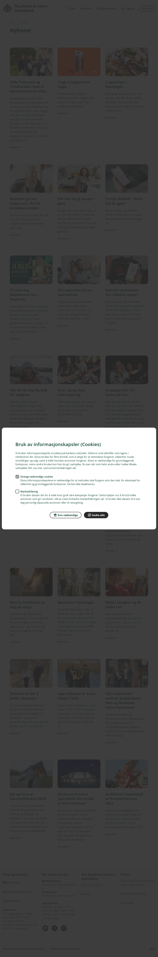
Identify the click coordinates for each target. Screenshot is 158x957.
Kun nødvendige (68, 515)
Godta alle (98, 515)
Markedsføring (29, 491)
